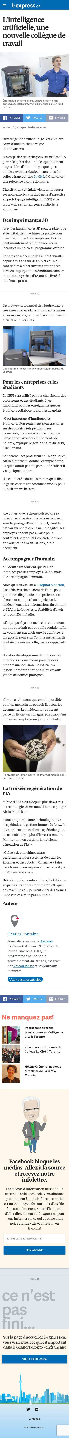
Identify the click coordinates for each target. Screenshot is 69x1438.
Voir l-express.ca (34, 1359)
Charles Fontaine (23, 933)
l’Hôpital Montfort (50, 584)
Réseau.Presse (23, 965)
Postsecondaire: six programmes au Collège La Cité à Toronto (44, 1032)
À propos (34, 1419)
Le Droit (47, 941)
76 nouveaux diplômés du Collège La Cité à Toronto (43, 1049)
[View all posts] (25, 979)
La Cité (39, 176)
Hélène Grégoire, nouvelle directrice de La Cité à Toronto (43, 1070)
